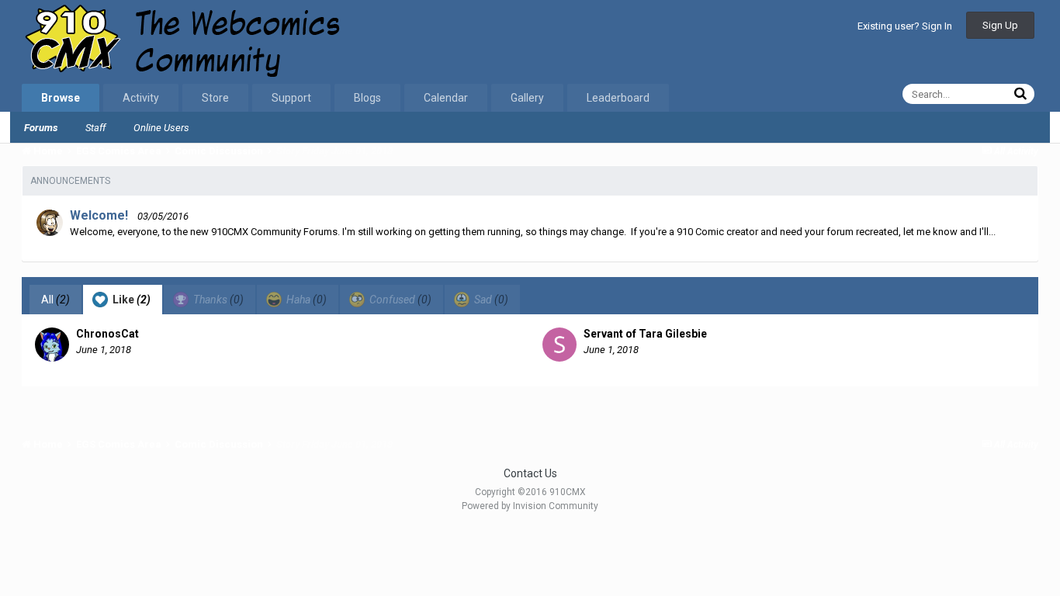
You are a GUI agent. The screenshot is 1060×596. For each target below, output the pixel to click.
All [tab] (55, 299)
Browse (60, 98)
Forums (40, 127)
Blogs (367, 98)
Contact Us (530, 473)
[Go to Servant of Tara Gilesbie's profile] (559, 344)
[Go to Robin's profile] (49, 223)
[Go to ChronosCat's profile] (52, 344)
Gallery (527, 98)
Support (291, 98)
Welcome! (99, 215)
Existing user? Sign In (904, 26)
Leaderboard (618, 98)
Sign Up (1000, 25)
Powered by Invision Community (530, 506)
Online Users (161, 127)
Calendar (446, 98)
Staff (95, 127)
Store (215, 98)
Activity (141, 98)
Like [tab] (130, 299)
